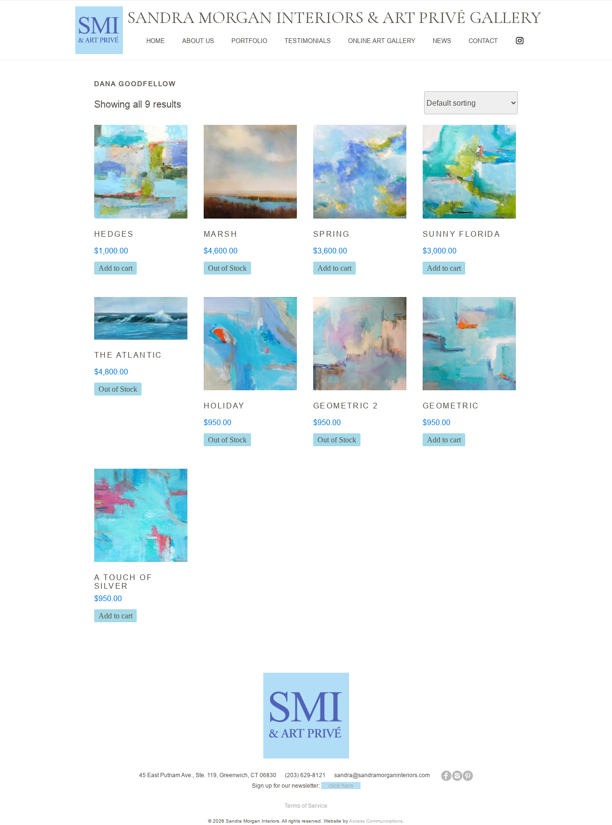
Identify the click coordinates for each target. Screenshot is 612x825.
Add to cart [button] (115, 268)
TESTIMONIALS (307, 40)
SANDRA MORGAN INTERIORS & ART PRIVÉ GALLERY (334, 18)
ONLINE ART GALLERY (381, 40)
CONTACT (483, 40)
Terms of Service (306, 805)
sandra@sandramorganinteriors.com (382, 775)
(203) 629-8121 (305, 775)
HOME (155, 40)
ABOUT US (198, 40)
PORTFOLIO (249, 40)
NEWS (442, 40)
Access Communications (376, 821)
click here (340, 785)
